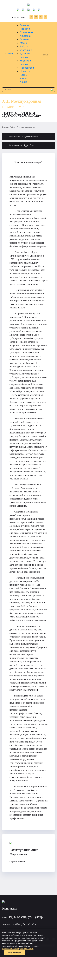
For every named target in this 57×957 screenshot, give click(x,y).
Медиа (23, 42)
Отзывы (24, 39)
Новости (25, 28)
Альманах (25, 35)
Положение (26, 32)
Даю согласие (14, 952)
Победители (27, 67)
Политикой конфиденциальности (17, 948)
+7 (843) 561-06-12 (23, 924)
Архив (23, 81)
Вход (45, 54)
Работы (24, 46)
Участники (26, 50)
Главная (24, 25)
